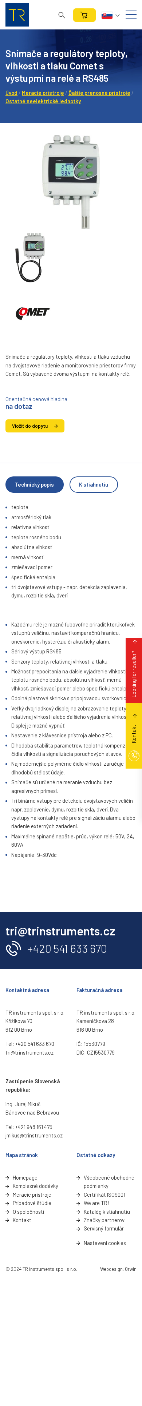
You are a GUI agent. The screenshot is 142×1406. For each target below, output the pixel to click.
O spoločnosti (28, 1211)
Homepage (25, 1177)
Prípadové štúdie (32, 1203)
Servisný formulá (103, 1228)
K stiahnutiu (93, 484)
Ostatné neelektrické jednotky (43, 101)
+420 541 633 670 (67, 948)
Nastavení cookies (105, 1243)
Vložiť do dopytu (30, 426)
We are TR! (96, 1203)
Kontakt (22, 1220)
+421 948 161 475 (33, 1127)
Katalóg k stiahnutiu (107, 1211)
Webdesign (111, 1269)
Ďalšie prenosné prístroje (99, 92)
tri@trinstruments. (26, 1052)
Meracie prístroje (43, 92)
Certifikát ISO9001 (104, 1194)
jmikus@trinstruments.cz (34, 1135)
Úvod (11, 92)
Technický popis (34, 484)
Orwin (131, 1269)
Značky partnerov (104, 1220)
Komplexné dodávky (35, 1186)
